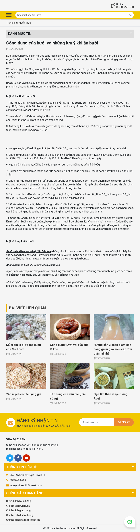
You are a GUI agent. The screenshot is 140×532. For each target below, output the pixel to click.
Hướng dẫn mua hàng (18, 501)
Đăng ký (124, 422)
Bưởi (8, 55)
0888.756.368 (125, 7)
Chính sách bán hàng (18, 505)
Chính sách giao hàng (18, 510)
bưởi (12, 69)
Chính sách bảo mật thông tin (23, 519)
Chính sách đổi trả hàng (19, 515)
